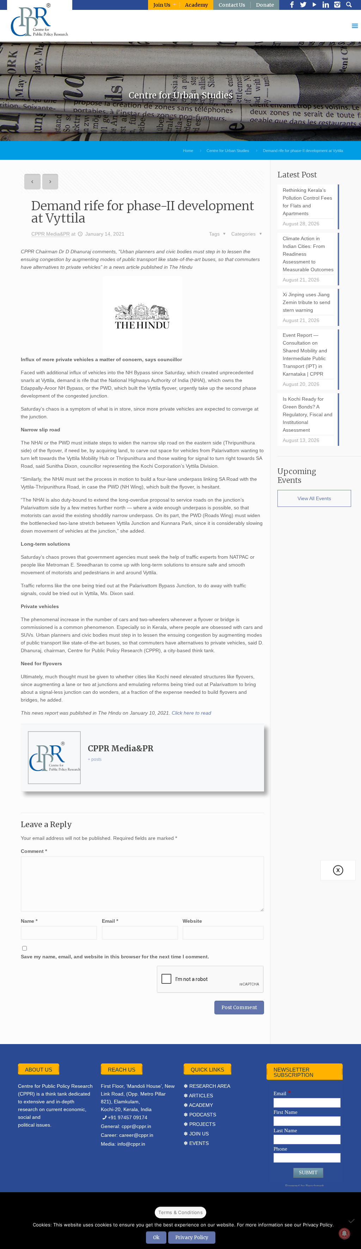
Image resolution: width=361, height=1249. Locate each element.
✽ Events (196, 1143)
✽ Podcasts (200, 1114)
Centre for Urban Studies (228, 150)
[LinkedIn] (325, 5)
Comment (34, 851)
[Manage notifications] (344, 1233)
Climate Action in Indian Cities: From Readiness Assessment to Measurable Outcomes (308, 254)
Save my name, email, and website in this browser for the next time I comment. (115, 956)
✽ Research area (207, 1086)
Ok (156, 1238)
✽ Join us (196, 1133)
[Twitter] (303, 5)
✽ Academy (198, 1105)
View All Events (314, 498)
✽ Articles (198, 1095)
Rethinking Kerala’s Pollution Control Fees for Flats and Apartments (307, 201)
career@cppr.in (136, 1135)
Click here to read (191, 713)
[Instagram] (337, 5)
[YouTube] (314, 5)
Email (110, 921)
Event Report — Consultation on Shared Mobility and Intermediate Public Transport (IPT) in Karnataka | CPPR (305, 354)
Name (29, 921)
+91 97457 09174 (127, 1117)
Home (188, 150)
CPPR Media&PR (50, 234)
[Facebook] (292, 5)
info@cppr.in (131, 1144)
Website (192, 921)
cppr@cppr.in (136, 1126)
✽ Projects (199, 1124)
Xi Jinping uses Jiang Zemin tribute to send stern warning (306, 302)
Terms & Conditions (180, 1212)
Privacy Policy (191, 1238)
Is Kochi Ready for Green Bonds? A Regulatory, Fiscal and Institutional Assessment (307, 414)
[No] (352, 1220)
